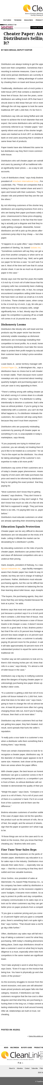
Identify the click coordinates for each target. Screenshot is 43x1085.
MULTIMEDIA (14, 1047)
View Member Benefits (27, 1059)
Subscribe (35, 1068)
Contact (27, 1068)
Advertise (20, 1068)
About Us (12, 1068)
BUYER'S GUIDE (26, 1047)
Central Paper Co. (9, 367)
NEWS (6, 1047)
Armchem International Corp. (25, 181)
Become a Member (13, 1059)
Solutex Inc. (36, 247)
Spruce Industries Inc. (11, 568)
